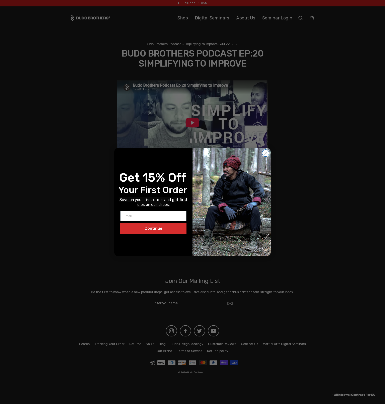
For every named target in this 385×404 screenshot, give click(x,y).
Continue (153, 228)
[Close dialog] (265, 153)
